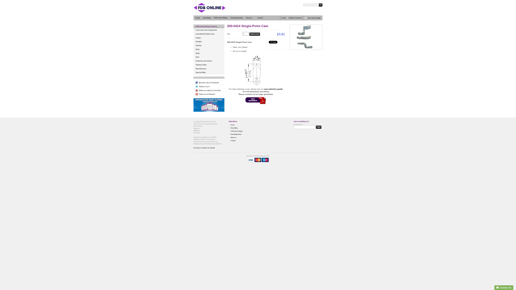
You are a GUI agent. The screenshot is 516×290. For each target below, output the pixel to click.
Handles (199, 42)
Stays (198, 53)
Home (198, 18)
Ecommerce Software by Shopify (204, 148)
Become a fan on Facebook (209, 83)
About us (249, 18)
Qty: (228, 34)
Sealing (198, 45)
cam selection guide (273, 89)
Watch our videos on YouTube (210, 90)
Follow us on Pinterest (207, 94)
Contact (260, 18)
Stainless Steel (201, 65)
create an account (295, 18)
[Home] (214, 11)
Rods (198, 49)
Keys (197, 57)
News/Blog (207, 18)
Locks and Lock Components (206, 30)
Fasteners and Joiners (204, 61)
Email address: (298, 124)
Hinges (198, 38)
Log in (284, 18)
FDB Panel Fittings (220, 18)
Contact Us (505, 288)
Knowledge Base (236, 18)
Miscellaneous (201, 69)
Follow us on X (204, 87)
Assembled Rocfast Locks (205, 34)
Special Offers (201, 72)
